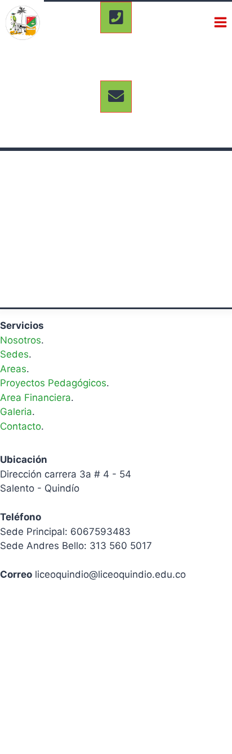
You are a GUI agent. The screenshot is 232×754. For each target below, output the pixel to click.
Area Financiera (35, 397)
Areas (13, 368)
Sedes (14, 354)
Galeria (16, 411)
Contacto (20, 426)
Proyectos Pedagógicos (53, 383)
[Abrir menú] (220, 22)
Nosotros (20, 340)
